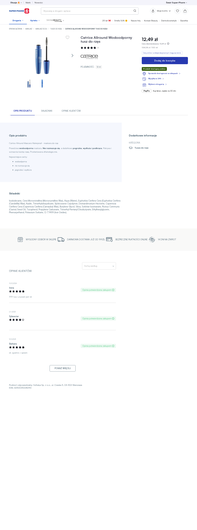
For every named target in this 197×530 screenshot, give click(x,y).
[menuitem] (18, 20)
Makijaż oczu (41, 29)
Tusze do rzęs (56, 29)
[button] (55, 20)
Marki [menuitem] (28, 2)
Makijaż (29, 29)
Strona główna (15, 29)
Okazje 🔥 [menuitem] (15, 2)
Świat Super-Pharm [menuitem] (175, 2)
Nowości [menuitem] (39, 2)
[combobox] (89, 11)
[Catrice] (89, 57)
